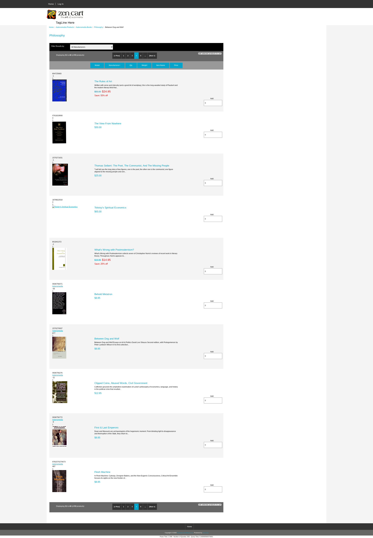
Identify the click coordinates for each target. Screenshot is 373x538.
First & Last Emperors (106, 427)
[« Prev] (117, 56)
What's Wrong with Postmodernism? (114, 249)
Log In (61, 4)
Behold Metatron (103, 294)
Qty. (131, 65)
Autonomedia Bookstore (185, 532)
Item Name (160, 65)
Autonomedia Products (65, 27)
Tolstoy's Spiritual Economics (110, 207)
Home (51, 4)
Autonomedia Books (84, 27)
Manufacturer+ (114, 65)
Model (97, 65)
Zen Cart (205, 532)
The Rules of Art (103, 81)
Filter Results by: (57, 46)
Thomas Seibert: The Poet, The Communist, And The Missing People (131, 165)
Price (176, 65)
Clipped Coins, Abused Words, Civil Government (120, 383)
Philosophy (98, 27)
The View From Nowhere (107, 123)
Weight (144, 65)
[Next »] (152, 56)
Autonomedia (57, 286)
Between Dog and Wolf (106, 338)
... (145, 56)
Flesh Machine (102, 472)
